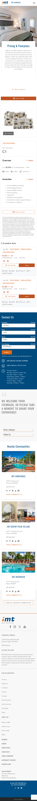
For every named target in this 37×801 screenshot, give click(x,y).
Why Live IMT (6, 722)
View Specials (30, 468)
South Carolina (6, 704)
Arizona (4, 680)
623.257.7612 (10, 487)
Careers (4, 744)
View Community (13, 494)
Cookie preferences (18, 799)
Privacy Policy (6, 748)
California (5, 684)
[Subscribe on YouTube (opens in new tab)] (25, 627)
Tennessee (5, 708)
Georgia (4, 696)
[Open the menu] (33, 3)
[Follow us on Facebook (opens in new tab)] (11, 627)
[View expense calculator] (12, 256)
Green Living (6, 726)
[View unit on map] (8, 261)
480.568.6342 (10, 537)
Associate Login (6, 764)
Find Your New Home (8, 774)
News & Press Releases (9, 778)
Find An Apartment (8, 673)
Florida (4, 692)
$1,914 (4, 256)
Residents (4, 739)
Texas (3, 712)
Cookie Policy (6, 752)
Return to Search (20, 89)
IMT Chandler (15, 3)
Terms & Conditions (7, 756)
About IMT (5, 717)
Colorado (5, 688)
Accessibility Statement (9, 760)
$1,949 (4, 287)
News (3, 735)
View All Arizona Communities (18, 603)
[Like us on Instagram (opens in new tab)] (15, 627)
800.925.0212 (6, 645)
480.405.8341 (10, 587)
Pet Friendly (5, 731)
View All (9, 133)
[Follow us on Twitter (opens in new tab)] (20, 627)
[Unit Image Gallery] (4, 261)
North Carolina (6, 700)
